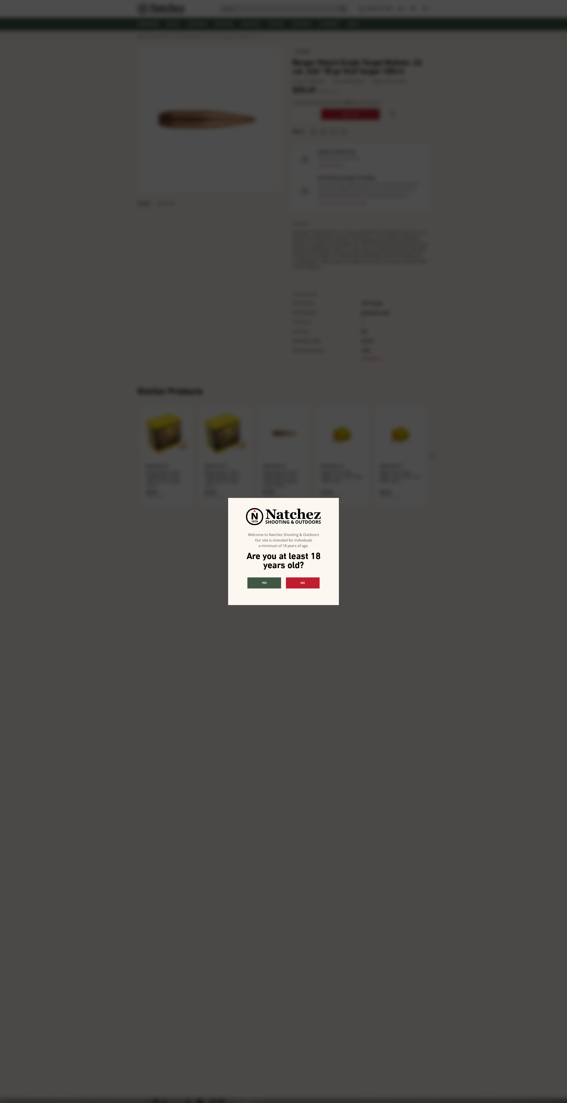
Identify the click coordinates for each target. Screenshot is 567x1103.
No (303, 583)
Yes (264, 583)
